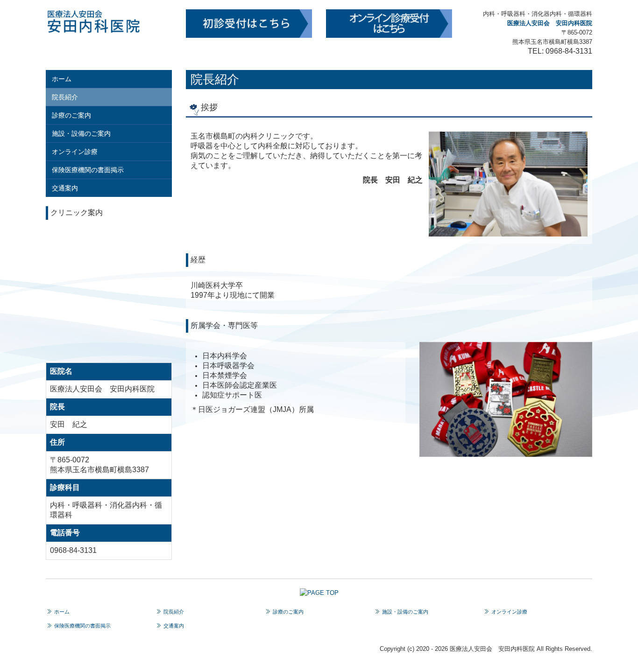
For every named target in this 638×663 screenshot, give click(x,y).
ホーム (61, 79)
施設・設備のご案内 (81, 133)
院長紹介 (65, 97)
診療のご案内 (71, 115)
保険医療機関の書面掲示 (88, 170)
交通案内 (65, 188)
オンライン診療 (75, 151)
